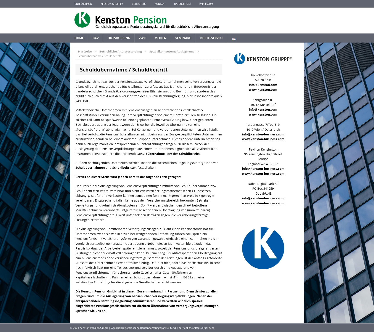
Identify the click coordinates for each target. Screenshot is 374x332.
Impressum (206, 3)
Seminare (183, 38)
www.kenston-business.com (263, 139)
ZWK (142, 38)
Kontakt (160, 3)
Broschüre (139, 3)
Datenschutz (182, 3)
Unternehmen (83, 3)
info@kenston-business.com (263, 134)
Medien (160, 38)
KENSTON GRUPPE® (112, 3)
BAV (96, 38)
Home (79, 38)
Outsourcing (119, 38)
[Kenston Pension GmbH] (187, 20)
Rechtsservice (211, 38)
